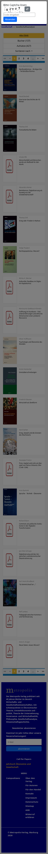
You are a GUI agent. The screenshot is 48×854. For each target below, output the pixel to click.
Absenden (10, 19)
